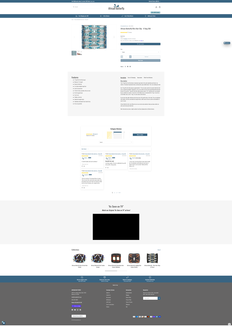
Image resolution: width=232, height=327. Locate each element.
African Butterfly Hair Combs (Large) (98, 266)
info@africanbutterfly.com (77, 297)
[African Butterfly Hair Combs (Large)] (98, 258)
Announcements (129, 292)
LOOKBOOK (88, 12)
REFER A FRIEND (126, 12)
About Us (108, 292)
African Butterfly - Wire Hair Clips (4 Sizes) (152, 266)
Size (121, 49)
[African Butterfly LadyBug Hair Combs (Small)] (134, 258)
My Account (108, 297)
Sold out (146, 56)
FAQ (126, 307)
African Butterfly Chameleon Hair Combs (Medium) (116, 266)
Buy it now (140, 60)
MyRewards (108, 300)
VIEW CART (143, 12)
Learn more (92, 1)
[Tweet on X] (125, 66)
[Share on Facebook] (128, 66)
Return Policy (128, 297)
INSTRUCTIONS (98, 12)
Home (72, 19)
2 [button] (114, 192)
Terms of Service (129, 302)
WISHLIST (135, 12)
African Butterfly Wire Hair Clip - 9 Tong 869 (93, 171)
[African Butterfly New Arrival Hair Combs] (80, 258)
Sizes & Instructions (110, 304)
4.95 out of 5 (95, 134)
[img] (85, 156)
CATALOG (79, 12)
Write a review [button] (140, 134)
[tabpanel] (140, 95)
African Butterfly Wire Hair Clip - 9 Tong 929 (93, 154)
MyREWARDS (114, 12)
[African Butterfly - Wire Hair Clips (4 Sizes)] (152, 258)
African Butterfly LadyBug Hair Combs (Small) (134, 266)
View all (159, 250)
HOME (73, 12)
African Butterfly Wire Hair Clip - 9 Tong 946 (117, 154)
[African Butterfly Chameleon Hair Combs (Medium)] (116, 258)
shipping (125, 38)
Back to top (115, 285)
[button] (159, 7)
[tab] (123, 77)
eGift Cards (108, 302)
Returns (107, 307)
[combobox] (86, 6)
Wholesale (128, 304)
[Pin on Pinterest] (130, 66)
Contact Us (108, 295)
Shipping (127, 295)
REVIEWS (106, 12)
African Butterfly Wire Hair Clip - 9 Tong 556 (81, 19)
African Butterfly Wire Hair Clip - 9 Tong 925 (141, 154)
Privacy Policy (128, 300)
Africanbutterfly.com (124, 26)
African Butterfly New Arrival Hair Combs (80, 266)
